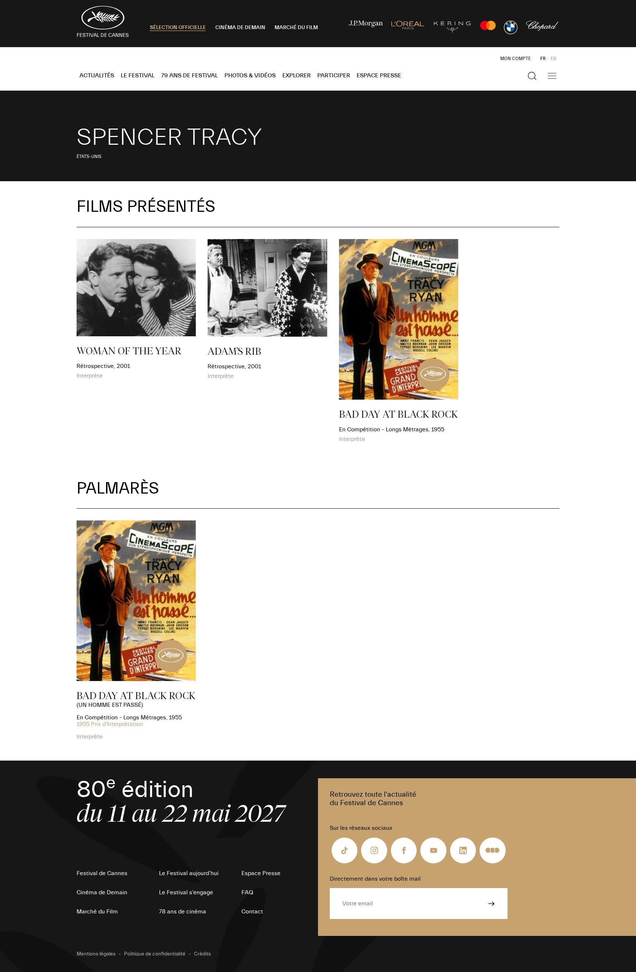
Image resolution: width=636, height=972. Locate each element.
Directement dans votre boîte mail (375, 878)
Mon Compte (515, 58)
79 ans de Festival (189, 75)
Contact (252, 911)
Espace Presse (379, 75)
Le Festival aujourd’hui (189, 873)
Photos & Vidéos (250, 75)
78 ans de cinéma (182, 911)
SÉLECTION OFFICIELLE (178, 28)
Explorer (296, 75)
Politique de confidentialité (155, 954)
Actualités (97, 75)
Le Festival (138, 75)
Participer (333, 75)
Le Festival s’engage (186, 892)
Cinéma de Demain (102, 892)
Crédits (202, 954)
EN (553, 58)
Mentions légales (96, 954)
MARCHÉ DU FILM (296, 28)
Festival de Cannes (102, 873)
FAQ (247, 892)
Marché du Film (97, 911)
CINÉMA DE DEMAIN (240, 28)
